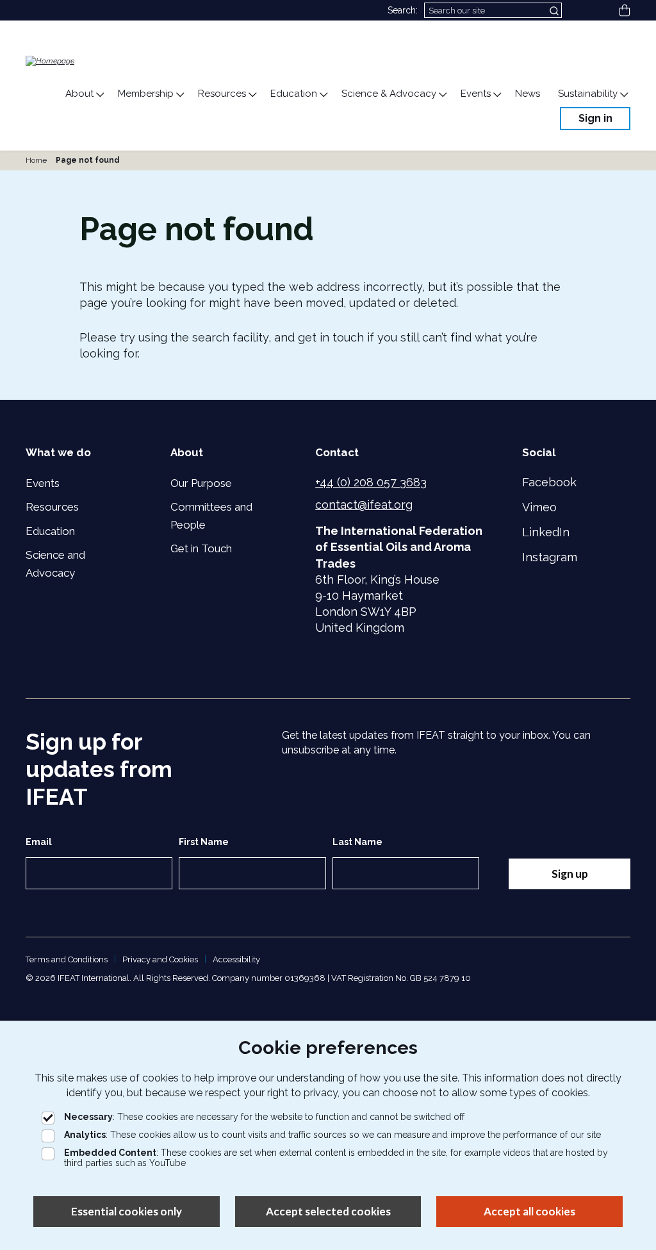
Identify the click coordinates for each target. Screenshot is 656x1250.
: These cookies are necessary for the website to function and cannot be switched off (264, 1117)
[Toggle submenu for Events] (496, 95)
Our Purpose (201, 483)
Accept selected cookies (328, 1211)
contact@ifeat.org (364, 504)
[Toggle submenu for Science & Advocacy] (442, 95)
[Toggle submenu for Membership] (179, 95)
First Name (204, 842)
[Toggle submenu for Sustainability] (623, 95)
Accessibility (236, 959)
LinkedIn (546, 532)
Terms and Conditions (67, 959)
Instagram (549, 557)
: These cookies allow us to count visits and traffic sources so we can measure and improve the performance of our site (332, 1135)
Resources (52, 506)
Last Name (357, 842)
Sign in (595, 118)
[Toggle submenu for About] (99, 95)
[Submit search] (555, 10)
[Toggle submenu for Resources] (252, 95)
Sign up (570, 873)
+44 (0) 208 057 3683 (371, 482)
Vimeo (539, 507)
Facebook (549, 482)
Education (50, 531)
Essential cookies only (126, 1211)
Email (39, 842)
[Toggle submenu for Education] (323, 95)
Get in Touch (201, 548)
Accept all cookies (529, 1211)
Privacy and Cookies (160, 959)
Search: (403, 10)
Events (43, 483)
